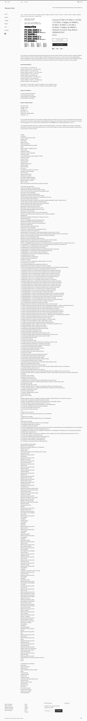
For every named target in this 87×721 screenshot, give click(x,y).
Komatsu (7, 30)
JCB (6, 27)
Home (6, 14)
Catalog (6, 20)
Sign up (26, 1)
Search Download (8, 704)
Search (6, 17)
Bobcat (6, 23)
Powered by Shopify (19, 718)
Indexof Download (8, 710)
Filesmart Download (9, 708)
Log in (22, 1)
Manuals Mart (10, 8)
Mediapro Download (9, 707)
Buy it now (60, 44)
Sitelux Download (8, 705)
